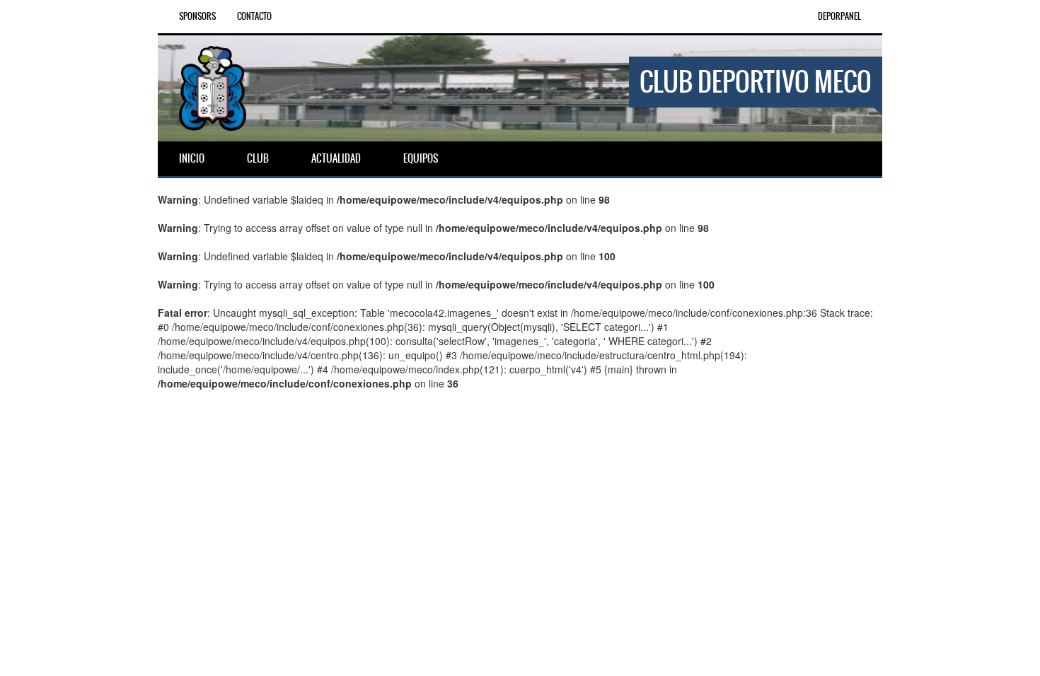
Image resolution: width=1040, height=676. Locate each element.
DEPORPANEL (839, 16)
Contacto (254, 16)
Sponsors (197, 16)
